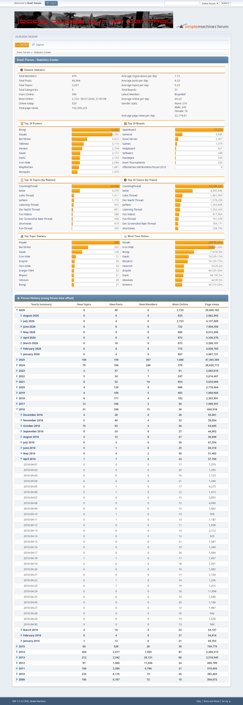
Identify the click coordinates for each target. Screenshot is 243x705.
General (127, 134)
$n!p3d (23, 261)
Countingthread (28, 186)
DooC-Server (130, 139)
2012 (22, 663)
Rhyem (23, 275)
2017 (22, 404)
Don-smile (25, 266)
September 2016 (33, 431)
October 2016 (31, 426)
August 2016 (31, 437)
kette (22, 190)
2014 (22, 652)
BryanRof (180, 94)
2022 (22, 376)
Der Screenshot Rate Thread (35, 219)
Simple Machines (38, 701)
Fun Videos (25, 214)
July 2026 (29, 321)
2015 (22, 646)
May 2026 (29, 332)
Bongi (22, 129)
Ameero (127, 284)
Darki (22, 158)
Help (198, 701)
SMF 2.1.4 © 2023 (20, 701)
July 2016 (29, 442)
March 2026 (30, 343)
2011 (22, 668)
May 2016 (29, 453)
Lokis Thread (26, 195)
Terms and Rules (211, 701)
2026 (22, 310)
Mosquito (24, 172)
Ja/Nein (23, 200)
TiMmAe (24, 143)
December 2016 (33, 415)
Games (126, 143)
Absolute (127, 280)
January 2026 (31, 354)
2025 (22, 359)
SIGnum (23, 280)
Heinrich (127, 266)
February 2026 (32, 348)
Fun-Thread (25, 228)
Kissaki (23, 134)
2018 (22, 398)
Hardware (128, 158)
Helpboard (128, 148)
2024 (22, 365)
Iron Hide (24, 162)
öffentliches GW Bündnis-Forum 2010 (144, 167)
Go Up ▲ (226, 701)
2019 (22, 393)
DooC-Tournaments (133, 162)
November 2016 (33, 420)
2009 (22, 679)
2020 (22, 387)
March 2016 (30, 630)
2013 (22, 657)
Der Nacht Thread (29, 209)
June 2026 (29, 326)
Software (127, 153)
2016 (22, 409)
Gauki (22, 153)
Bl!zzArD (127, 261)
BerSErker (25, 139)
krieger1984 (26, 270)
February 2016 (32, 635)
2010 (22, 674)
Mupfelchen (26, 167)
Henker (23, 148)
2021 (22, 381)
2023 (22, 370)
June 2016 (29, 448)
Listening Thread (29, 204)
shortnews (25, 223)
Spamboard (129, 129)
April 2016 (29, 459)
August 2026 (31, 315)
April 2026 (29, 337)
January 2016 (31, 641)
